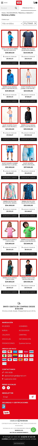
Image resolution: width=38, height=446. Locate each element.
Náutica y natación (25, 13)
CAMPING (23, 335)
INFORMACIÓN (25, 339)
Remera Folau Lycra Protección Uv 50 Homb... (28, 278)
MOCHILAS (6, 339)
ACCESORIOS (12, 13)
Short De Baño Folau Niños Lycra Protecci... (9, 125)
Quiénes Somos (25, 343)
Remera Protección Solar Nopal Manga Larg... (9, 202)
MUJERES (6, 326)
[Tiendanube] (19, 421)
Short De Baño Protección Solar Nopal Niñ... (28, 164)
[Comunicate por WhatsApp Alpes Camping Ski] (33, 429)
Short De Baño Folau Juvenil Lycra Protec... (28, 87)
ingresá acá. (19, 430)
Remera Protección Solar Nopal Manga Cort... (28, 49)
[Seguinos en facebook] (8, 387)
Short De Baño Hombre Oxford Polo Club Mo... (10, 164)
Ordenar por (5, 19)
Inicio (3, 13)
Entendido (19, 443)
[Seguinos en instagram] (3, 387)
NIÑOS (4, 330)
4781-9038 (9, 373)
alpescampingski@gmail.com (15, 376)
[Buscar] (16, 8)
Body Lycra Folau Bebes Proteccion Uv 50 (10, 49)
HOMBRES (23, 326)
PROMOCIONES (8, 343)
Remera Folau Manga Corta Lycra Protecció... (10, 240)
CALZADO (6, 335)
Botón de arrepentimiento (19, 432)
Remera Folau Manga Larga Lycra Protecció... (10, 87)
